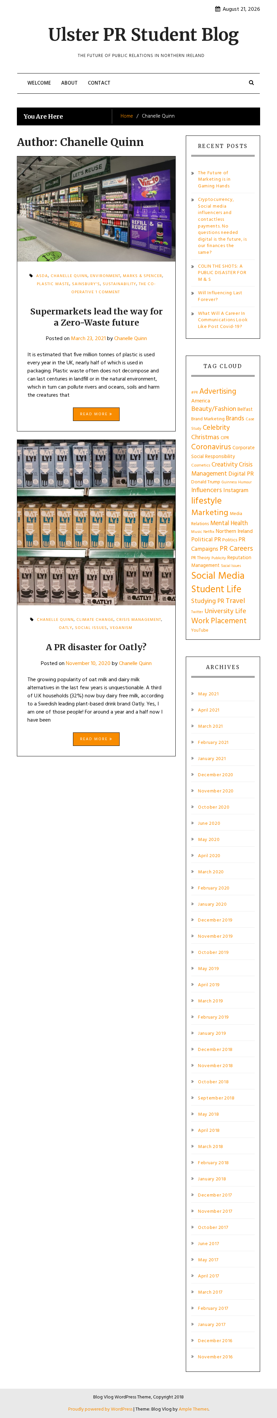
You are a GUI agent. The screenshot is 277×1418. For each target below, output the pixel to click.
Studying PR (207, 601)
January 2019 (212, 1033)
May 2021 (208, 694)
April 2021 (209, 710)
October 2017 (213, 1228)
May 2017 (208, 1260)
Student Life (216, 589)
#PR (194, 393)
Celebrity (216, 427)
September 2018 (216, 1098)
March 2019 (210, 1001)
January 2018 (212, 1179)
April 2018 (209, 1130)
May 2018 (208, 1114)
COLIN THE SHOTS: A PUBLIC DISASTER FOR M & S (222, 273)
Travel (235, 601)
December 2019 (215, 920)
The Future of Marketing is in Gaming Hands (214, 179)
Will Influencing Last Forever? (220, 296)
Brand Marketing (208, 419)
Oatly (65, 628)
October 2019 (213, 952)
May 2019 (208, 969)
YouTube (199, 630)
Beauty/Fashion (213, 409)
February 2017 (213, 1308)
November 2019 (215, 936)
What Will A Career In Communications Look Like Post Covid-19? (223, 320)
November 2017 (215, 1211)
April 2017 (208, 1276)
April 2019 (209, 985)
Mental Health (229, 523)
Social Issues (91, 628)
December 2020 (215, 775)
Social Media (218, 576)
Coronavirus (211, 447)
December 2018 (215, 1050)
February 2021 (213, 743)
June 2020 (209, 823)
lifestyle (206, 501)
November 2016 (215, 1357)
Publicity (218, 558)
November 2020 (216, 791)
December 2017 (215, 1195)
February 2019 (213, 1017)
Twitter (197, 612)
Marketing (209, 513)
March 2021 (210, 726)
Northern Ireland (234, 531)
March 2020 (211, 872)
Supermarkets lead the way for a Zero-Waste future (96, 317)
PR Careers (236, 549)
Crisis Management (138, 619)
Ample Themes (193, 1409)
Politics (229, 540)
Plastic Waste (53, 284)
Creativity (224, 465)
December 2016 (215, 1341)
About (69, 83)
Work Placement (219, 621)
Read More (94, 414)
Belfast (245, 409)
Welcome (39, 83)
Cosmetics (200, 465)
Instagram (235, 490)
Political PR (206, 540)
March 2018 (210, 1147)
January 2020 (212, 904)
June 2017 (208, 1244)
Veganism (121, 628)
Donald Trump (205, 482)
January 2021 (212, 759)
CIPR (225, 438)
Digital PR (241, 474)
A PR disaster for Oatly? (96, 647)
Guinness (229, 482)
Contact (99, 83)
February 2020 (214, 888)
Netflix (209, 532)
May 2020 (209, 840)
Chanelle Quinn (130, 338)
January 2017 (211, 1325)
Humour (245, 482)
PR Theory (200, 558)
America (200, 401)
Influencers (206, 490)
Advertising (217, 392)
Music (196, 532)
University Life (225, 611)
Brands (235, 419)
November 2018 (215, 1066)
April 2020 (209, 856)
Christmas (205, 437)
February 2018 (213, 1163)
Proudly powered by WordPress (100, 1409)
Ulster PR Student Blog (143, 35)
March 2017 (210, 1292)
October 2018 (213, 1082)
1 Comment (108, 294)
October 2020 (213, 807)
